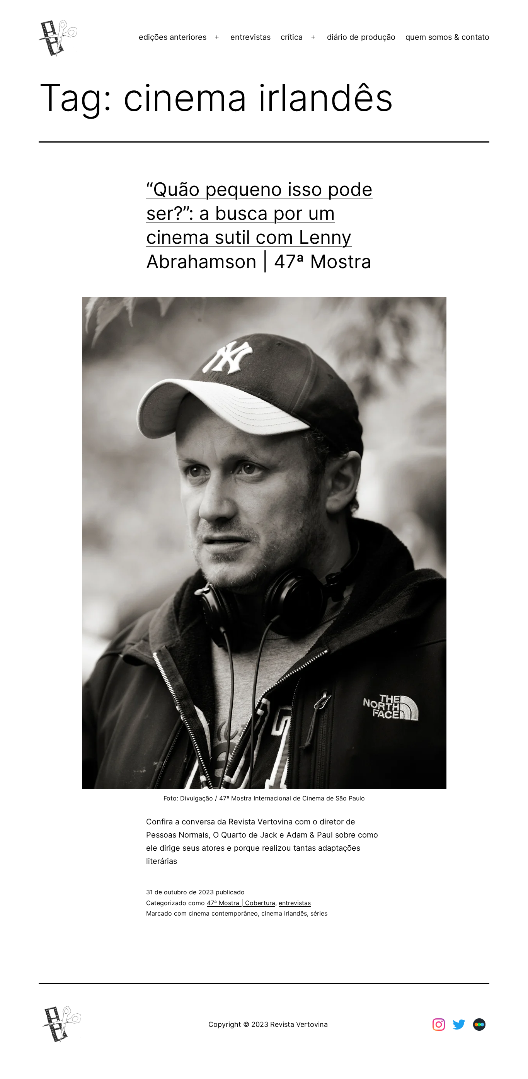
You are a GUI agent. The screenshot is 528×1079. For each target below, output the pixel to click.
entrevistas (250, 37)
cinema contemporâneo (223, 913)
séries (318, 913)
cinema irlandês (284, 913)
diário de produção (361, 37)
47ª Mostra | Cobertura (241, 903)
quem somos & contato (447, 37)
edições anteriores (172, 37)
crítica (292, 37)
